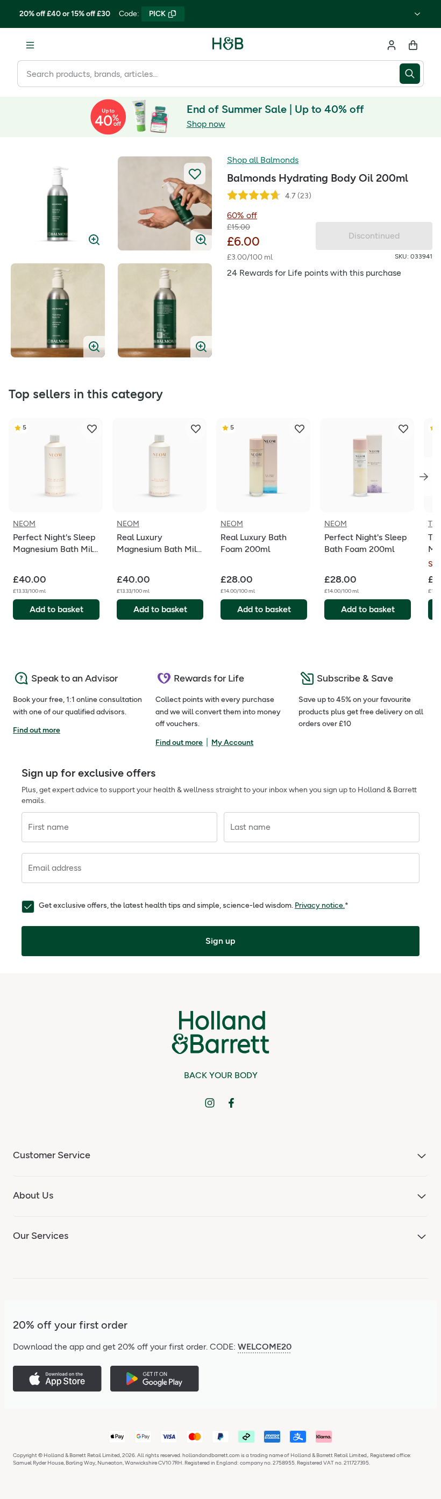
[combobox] (208, 73)
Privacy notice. (320, 905)
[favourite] (92, 429)
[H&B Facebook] (231, 1102)
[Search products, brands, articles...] (412, 73)
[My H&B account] (391, 45)
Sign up (220, 941)
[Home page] (228, 45)
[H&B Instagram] (209, 1102)
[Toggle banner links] (417, 14)
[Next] (423, 476)
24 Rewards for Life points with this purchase (314, 273)
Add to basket (56, 609)
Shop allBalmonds (262, 160)
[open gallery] (58, 203)
